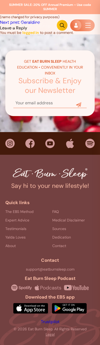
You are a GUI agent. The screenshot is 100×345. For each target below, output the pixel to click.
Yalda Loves (15, 237)
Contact (59, 245)
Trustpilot (50, 321)
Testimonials (15, 228)
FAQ (55, 211)
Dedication (61, 237)
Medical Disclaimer (68, 220)
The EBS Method (19, 211)
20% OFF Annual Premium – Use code (50, 7)
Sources (59, 228)
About (10, 245)
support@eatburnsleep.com (50, 269)
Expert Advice (17, 220)
